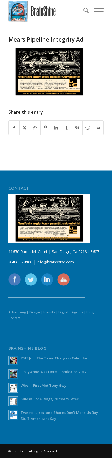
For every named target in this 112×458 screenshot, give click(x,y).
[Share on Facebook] (14, 128)
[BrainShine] (46, 11)
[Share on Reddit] (88, 128)
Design (34, 312)
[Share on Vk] (77, 128)
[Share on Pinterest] (46, 128)
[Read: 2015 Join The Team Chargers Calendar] (13, 360)
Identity (49, 312)
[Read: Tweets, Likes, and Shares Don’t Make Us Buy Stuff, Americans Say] (13, 415)
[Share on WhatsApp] (35, 128)
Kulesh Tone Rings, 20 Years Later (50, 398)
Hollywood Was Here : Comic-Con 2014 (53, 371)
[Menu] (96, 11)
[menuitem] (83, 11)
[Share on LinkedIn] (56, 128)
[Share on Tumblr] (66, 128)
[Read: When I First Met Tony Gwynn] (13, 388)
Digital (63, 312)
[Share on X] (25, 128)
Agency (77, 312)
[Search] (83, 11)
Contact (14, 318)
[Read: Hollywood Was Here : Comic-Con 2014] (13, 374)
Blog (90, 312)
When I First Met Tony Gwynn (46, 385)
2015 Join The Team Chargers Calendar (54, 358)
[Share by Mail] (98, 128)
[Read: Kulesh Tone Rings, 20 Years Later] (13, 401)
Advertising (17, 312)
